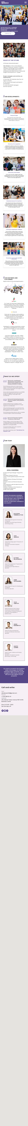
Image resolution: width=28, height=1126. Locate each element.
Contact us (8, 33)
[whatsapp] (5, 711)
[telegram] (3, 711)
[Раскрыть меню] (26, 2)
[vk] (7, 711)
